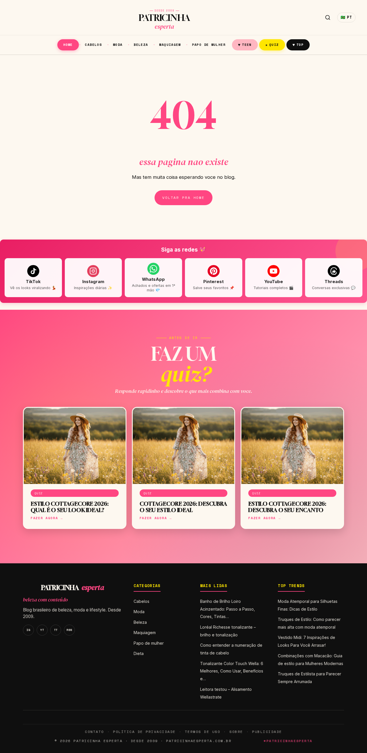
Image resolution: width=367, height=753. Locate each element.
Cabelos (93, 44)
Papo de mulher (209, 44)
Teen (245, 45)
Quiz (272, 45)
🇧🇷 (346, 17)
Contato (94, 731)
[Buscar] (327, 17)
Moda (118, 44)
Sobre (236, 731)
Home (68, 44)
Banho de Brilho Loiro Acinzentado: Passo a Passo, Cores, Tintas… (227, 609)
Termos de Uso (202, 731)
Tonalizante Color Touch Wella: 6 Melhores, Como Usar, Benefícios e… (231, 671)
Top (298, 45)
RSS (69, 630)
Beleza (141, 44)
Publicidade (267, 731)
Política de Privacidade (144, 731)
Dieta (139, 653)
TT (56, 630)
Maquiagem (170, 44)
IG (28, 630)
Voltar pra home (183, 197)
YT (42, 630)
